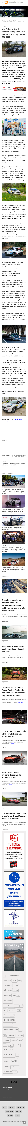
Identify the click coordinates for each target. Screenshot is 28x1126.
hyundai (12, 1015)
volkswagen (8, 1072)
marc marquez (8, 1025)
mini (21, 1030)
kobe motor (4, 443)
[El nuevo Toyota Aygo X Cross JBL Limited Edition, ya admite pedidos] (13, 501)
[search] (26, 2)
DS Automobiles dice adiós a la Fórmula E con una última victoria (14, 734)
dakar (14, 995)
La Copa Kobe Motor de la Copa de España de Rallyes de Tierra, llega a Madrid (13, 491)
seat (11, 1049)
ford (5, 1010)
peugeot (10, 1045)
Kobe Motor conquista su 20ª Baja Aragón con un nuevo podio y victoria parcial (13, 569)
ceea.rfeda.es (18, 419)
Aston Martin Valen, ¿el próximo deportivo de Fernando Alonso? (12, 775)
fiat (22, 1006)
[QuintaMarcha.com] (14, 2)
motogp (11, 1035)
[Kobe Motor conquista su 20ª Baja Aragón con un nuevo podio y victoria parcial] (13, 559)
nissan (20, 1040)
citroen (16, 985)
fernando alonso (9, 1006)
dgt (18, 995)
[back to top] (24, 1122)
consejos (7, 995)
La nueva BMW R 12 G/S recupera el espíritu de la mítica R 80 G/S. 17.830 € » (14, 456)
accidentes (14, 976)
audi (14, 980)
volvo (15, 1071)
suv (17, 1055)
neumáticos (14, 1040)
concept (16, 990)
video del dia (15, 1067)
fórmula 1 (12, 1010)
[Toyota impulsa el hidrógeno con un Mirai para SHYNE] (13, 519)
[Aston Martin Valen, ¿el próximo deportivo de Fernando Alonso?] (14, 758)
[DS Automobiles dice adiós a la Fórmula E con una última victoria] (14, 717)
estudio (8, 1000)
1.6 (4, 975)
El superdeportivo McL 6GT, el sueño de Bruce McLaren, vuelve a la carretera (14, 816)
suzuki (6, 1061)
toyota (10, 443)
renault (6, 1049)
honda (6, 1015)
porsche (17, 1045)
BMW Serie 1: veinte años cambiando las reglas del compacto (13, 649)
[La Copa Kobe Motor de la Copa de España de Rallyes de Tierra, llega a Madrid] (13, 481)
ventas (7, 1067)
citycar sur (8, 990)
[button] (14, 49)
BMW (19, 980)
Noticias (14, 20)
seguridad (9, 1054)
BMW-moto (8, 985)
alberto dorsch (7, 980)
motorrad (20, 1035)
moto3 (5, 1035)
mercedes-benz (11, 1030)
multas (6, 1040)
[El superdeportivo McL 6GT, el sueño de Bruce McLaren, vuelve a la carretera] (14, 799)
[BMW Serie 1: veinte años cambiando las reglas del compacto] (14, 632)
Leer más (7, 617)
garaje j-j (18, 1010)
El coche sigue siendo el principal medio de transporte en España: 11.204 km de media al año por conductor (13, 605)
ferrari (17, 1006)
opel (5, 1045)
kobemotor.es (6, 422)
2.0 (7, 975)
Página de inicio (6, 20)
